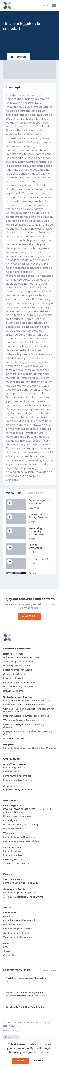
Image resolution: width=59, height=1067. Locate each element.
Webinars (8, 833)
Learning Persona (13, 859)
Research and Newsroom (17, 816)
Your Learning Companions (18, 937)
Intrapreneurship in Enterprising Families (26, 715)
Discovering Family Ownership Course (24, 704)
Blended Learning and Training (20, 824)
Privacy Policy (10, 1030)
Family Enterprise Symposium (19, 892)
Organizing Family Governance (20, 682)
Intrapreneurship (12, 855)
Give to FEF (29, 616)
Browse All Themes (14, 690)
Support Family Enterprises (18, 789)
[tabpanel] (29, 287)
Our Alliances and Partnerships (20, 920)
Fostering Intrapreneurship (18, 669)
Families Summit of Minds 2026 (20, 882)
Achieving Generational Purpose (21, 657)
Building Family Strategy (16, 665)
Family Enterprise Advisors (18, 928)
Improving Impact (13, 678)
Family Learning (12, 851)
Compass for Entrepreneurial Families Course (28, 700)
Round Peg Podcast (14, 828)
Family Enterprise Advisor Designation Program (29, 748)
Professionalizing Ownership (19, 686)
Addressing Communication (18, 661)
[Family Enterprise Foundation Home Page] (29, 637)
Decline (38, 1060)
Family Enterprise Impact (17, 775)
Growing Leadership (14, 674)
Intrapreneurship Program (17, 780)
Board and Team (12, 924)
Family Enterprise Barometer (19, 837)
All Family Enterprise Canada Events (23, 896)
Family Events (11, 771)
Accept (20, 1060)
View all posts (48, 970)
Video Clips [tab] (13, 493)
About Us (8, 916)
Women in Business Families (19, 720)
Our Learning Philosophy (17, 933)
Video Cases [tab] (35, 493)
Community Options (14, 767)
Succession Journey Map (16, 863)
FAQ (5, 946)
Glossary (7, 951)
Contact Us (9, 955)
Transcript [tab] (13, 87)
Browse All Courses (13, 738)
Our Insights (10, 820)
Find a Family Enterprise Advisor (21, 841)
